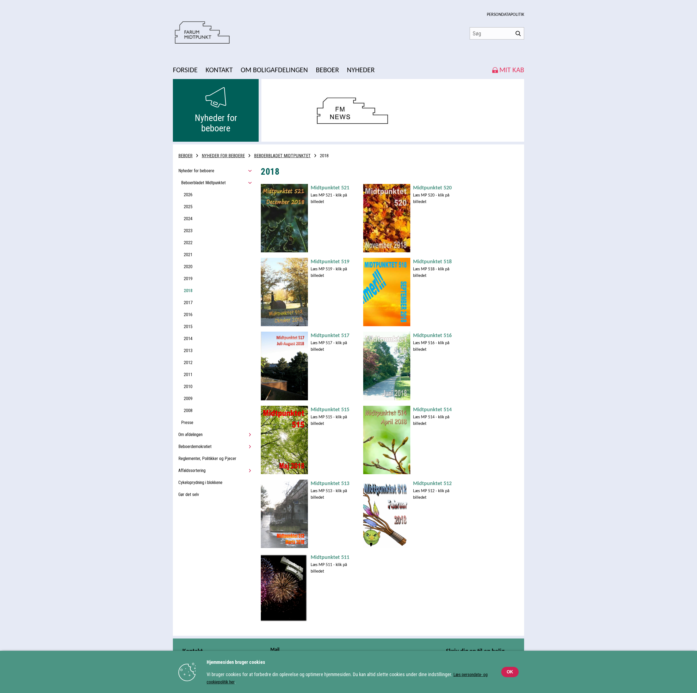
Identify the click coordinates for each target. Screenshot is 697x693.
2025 (188, 206)
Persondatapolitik (505, 15)
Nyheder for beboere (223, 155)
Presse (187, 422)
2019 (188, 278)
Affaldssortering (192, 470)
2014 (188, 338)
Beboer (185, 155)
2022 (188, 242)
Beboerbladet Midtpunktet (282, 155)
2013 (188, 350)
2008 (188, 410)
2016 (188, 314)
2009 (188, 398)
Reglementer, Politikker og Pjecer (207, 458)
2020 (188, 266)
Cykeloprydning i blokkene (200, 482)
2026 (188, 194)
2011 (188, 374)
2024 (188, 218)
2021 (188, 254)
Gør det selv (188, 494)
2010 (188, 386)
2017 (188, 302)
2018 (188, 290)
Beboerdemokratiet (195, 446)
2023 (188, 230)
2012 (188, 362)
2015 (188, 326)
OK (510, 672)
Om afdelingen (190, 434)
